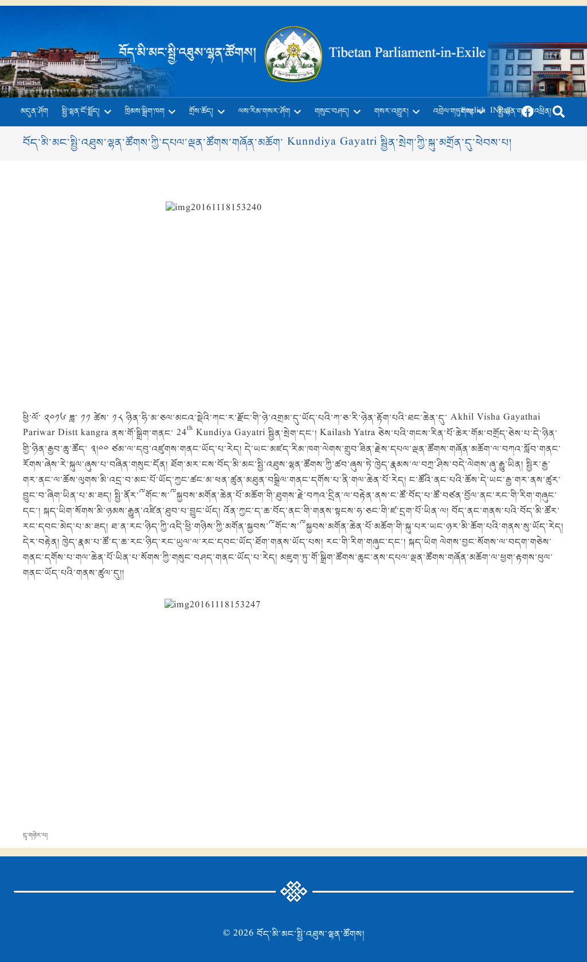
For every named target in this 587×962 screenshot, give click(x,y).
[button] (105, 112)
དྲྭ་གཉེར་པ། (35, 835)
